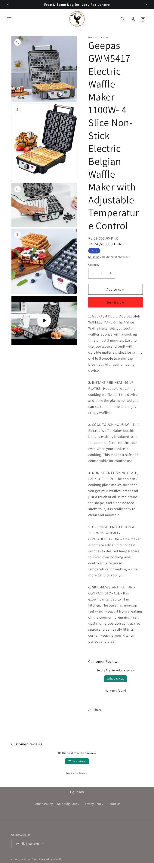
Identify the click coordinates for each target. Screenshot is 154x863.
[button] (9, 19)
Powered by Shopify (50, 859)
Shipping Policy (68, 804)
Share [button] (98, 710)
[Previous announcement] (8, 4)
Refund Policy (43, 804)
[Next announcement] (146, 4)
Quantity (93, 264)
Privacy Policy (93, 804)
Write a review (115, 678)
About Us (114, 804)
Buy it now (115, 302)
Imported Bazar (30, 859)
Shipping (94, 257)
